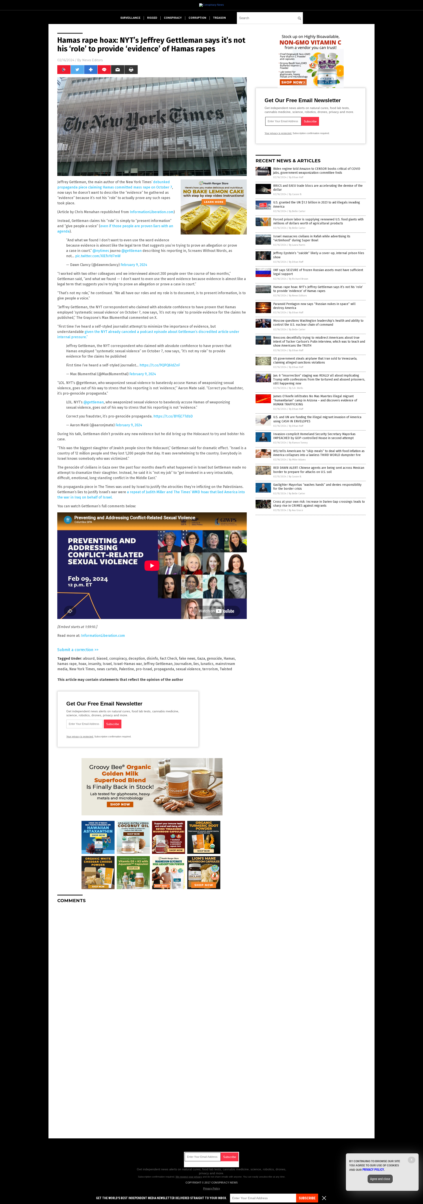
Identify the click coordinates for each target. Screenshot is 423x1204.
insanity (94, 664)
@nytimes (101, 251)
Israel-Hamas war (127, 664)
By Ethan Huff (296, 177)
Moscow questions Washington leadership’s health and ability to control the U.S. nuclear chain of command (318, 323)
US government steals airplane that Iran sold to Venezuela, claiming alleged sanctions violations (315, 360)
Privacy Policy (211, 1188)
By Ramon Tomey (298, 442)
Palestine (126, 669)
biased (102, 658)
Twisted (226, 669)
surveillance (130, 17)
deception (136, 658)
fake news (187, 658)
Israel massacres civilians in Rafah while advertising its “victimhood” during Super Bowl (311, 238)
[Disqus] (152, 962)
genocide (214, 658)
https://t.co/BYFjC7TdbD (173, 416)
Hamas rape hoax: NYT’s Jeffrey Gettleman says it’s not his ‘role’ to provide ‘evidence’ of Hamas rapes (318, 289)
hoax (82, 664)
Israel (107, 664)
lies (196, 664)
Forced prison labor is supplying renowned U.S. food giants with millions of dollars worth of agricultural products (318, 221)
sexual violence (188, 669)
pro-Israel (144, 669)
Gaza (201, 658)
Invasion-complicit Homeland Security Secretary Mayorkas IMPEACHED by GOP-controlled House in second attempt (314, 436)
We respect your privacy (189, 1176)
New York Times (82, 669)
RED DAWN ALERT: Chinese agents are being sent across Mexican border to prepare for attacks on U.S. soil (318, 470)
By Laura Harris (297, 245)
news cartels (107, 669)
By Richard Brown (298, 278)
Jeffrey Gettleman (158, 664)
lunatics (207, 664)
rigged (152, 17)
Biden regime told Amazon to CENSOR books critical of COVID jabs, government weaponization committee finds (316, 171)
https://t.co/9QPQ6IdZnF (159, 365)
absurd (89, 658)
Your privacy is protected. (80, 736)
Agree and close (380, 1179)
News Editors (92, 60)
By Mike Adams (297, 459)
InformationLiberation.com (152, 212)
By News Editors (298, 295)
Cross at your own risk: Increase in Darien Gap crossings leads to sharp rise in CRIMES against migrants (319, 504)
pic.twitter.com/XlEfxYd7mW (98, 256)
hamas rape (67, 664)
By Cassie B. (295, 194)
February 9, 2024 (134, 265)
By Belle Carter (297, 211)
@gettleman (131, 251)
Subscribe (307, 1198)
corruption (197, 17)
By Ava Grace (296, 510)
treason (219, 17)
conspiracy (173, 17)
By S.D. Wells (296, 388)
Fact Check (168, 658)
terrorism (210, 669)
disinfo (152, 658)
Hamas (229, 658)
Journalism (183, 664)
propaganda (164, 669)
